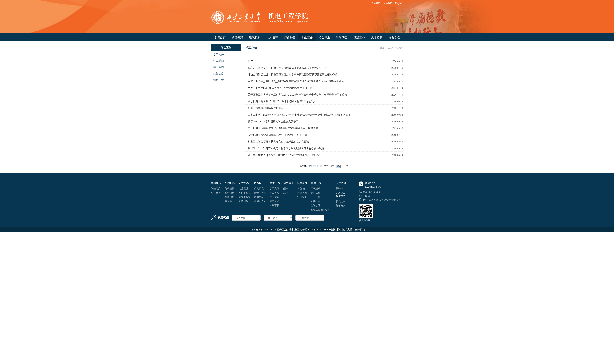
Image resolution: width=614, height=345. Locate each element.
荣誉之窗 (218, 73)
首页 (382, 47)
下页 (326, 166)
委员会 (228, 201)
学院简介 (216, 188)
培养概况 (243, 188)
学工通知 (218, 60)
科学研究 (342, 37)
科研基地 (302, 192)
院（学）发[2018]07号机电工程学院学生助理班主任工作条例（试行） (287, 148)
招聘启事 (341, 188)
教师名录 (259, 196)
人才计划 (341, 192)
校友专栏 (394, 37)
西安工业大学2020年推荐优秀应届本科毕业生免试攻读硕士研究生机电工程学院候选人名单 (299, 114)
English (398, 3)
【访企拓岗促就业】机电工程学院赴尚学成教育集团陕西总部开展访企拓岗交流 (292, 74)
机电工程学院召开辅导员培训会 (266, 108)
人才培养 (272, 37)
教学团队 (243, 201)
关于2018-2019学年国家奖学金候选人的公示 (273, 121)
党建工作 (359, 37)
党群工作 (315, 192)
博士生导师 (260, 192)
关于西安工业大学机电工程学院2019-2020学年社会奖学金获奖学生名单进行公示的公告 (297, 94)
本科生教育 (245, 192)
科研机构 (229, 196)
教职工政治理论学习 (321, 209)
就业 (285, 192)
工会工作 (315, 196)
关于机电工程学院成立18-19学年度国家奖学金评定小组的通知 (283, 128)
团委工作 (315, 201)
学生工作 (307, 37)
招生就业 (324, 37)
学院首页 (387, 3)
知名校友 (341, 205)
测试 (250, 61)
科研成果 (302, 196)
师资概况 (259, 188)
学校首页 (375, 3)
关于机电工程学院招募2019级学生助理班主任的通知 (277, 135)
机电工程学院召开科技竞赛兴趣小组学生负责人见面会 (278, 141)
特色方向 (302, 188)
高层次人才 (260, 201)
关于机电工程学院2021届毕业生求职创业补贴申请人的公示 (281, 101)
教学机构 (229, 192)
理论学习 (315, 205)
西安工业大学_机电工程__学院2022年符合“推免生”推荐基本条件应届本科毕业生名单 (296, 81)
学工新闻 (218, 67)
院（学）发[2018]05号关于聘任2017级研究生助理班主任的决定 (284, 155)
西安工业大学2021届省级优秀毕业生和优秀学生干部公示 (280, 88)
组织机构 (254, 37)
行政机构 (229, 188)
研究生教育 (245, 196)
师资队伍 (289, 37)
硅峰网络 (360, 229)
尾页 (332, 166)
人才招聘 (376, 37)
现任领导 (216, 192)
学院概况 (237, 37)
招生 (285, 188)
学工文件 (218, 54)
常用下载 (218, 80)
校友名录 (341, 201)
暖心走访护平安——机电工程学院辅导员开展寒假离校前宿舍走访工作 (287, 67)
